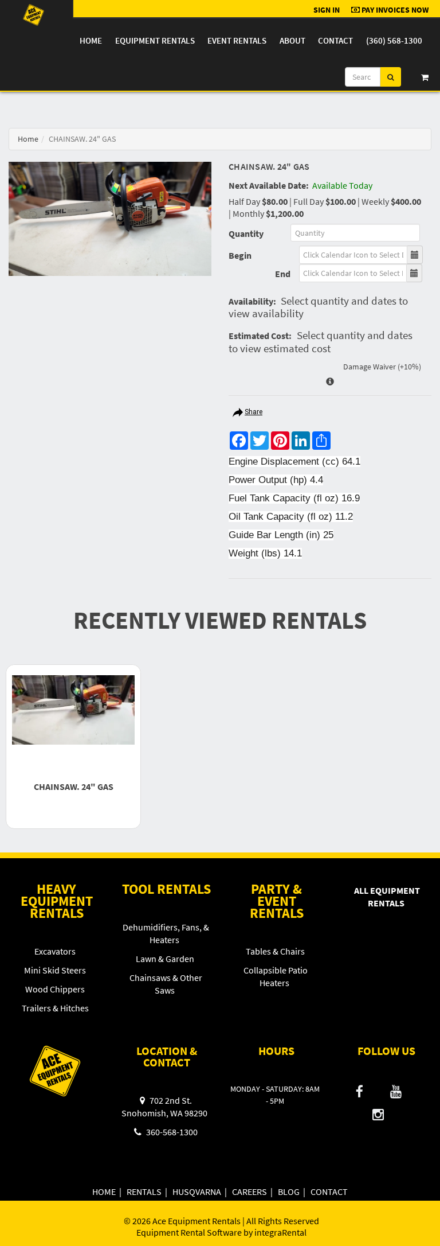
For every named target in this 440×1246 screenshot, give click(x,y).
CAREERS (249, 1191)
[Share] (237, 413)
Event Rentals (236, 40)
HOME (104, 1191)
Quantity (246, 233)
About (292, 40)
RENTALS (144, 1191)
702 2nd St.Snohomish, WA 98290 (164, 1107)
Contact (335, 40)
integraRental (280, 1232)
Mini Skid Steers (55, 970)
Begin (240, 255)
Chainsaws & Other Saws (165, 984)
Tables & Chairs (275, 951)
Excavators (55, 951)
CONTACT (329, 1191)
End (282, 273)
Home (91, 40)
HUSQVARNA (196, 1191)
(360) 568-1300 (394, 40)
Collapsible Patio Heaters (275, 976)
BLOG (289, 1191)
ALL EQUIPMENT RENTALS (387, 897)
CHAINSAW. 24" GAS (73, 786)
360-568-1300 (171, 1132)
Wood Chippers (55, 989)
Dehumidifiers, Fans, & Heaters (166, 933)
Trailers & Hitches (55, 1008)
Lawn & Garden (165, 958)
